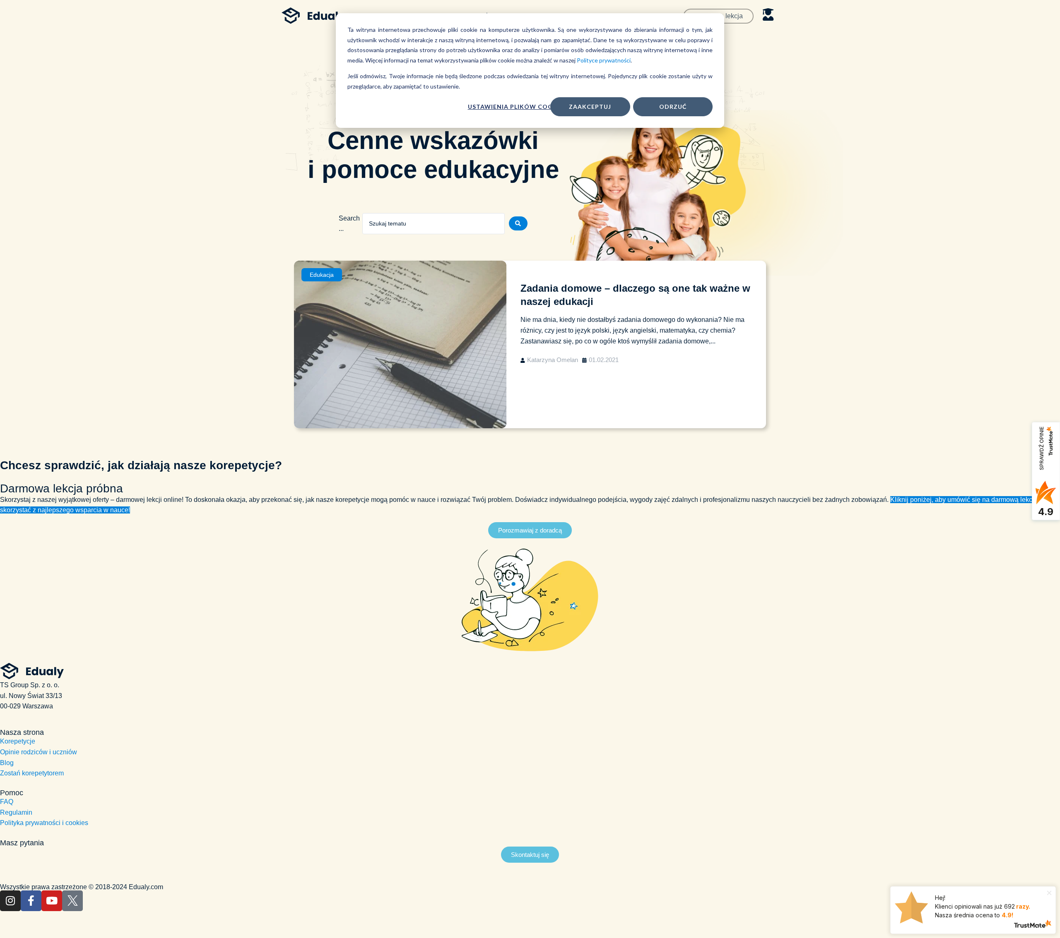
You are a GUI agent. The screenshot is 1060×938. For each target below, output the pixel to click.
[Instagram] (10, 900)
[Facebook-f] (31, 900)
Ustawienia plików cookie (515, 106)
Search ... (349, 224)
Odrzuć (673, 106)
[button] (530, 530)
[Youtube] (51, 900)
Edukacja (322, 274)
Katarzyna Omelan (552, 359)
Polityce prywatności (604, 60)
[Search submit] (518, 223)
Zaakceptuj (590, 106)
